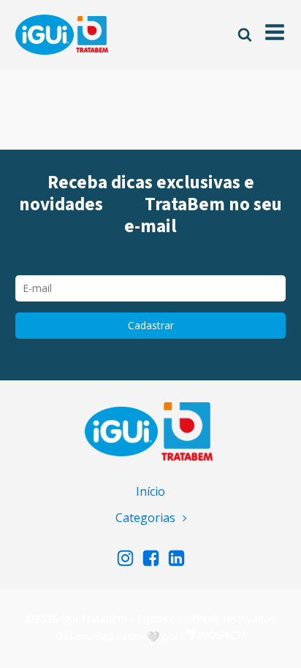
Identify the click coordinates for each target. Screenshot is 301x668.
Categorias (145, 518)
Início (150, 491)
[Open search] (244, 34)
